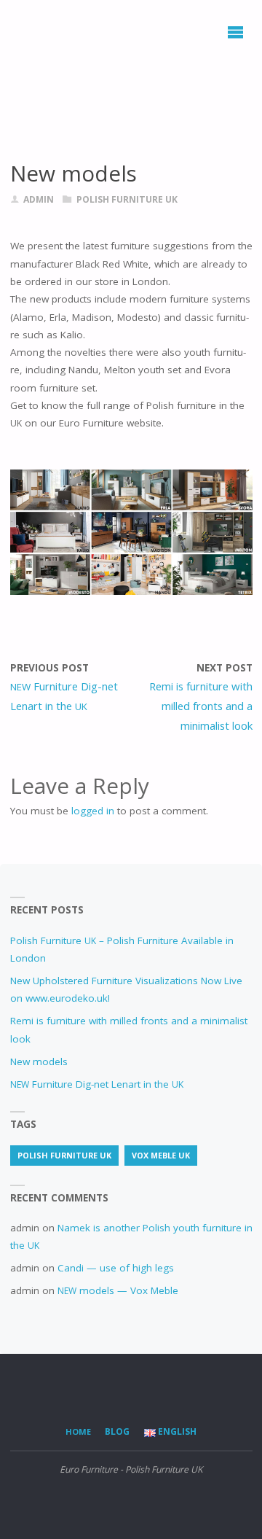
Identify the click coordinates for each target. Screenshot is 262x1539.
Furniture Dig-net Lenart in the (96, 1084)
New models (39, 1061)
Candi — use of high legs (115, 1267)
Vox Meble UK (161, 1155)
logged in (92, 810)
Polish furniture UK (127, 199)
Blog (117, 1431)
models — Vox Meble (117, 1290)
